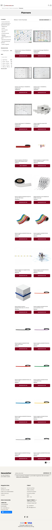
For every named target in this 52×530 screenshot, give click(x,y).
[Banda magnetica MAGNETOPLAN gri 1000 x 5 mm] (23, 439)
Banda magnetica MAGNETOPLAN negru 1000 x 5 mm (22, 344)
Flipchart (3, 31)
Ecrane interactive (6, 22)
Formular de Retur (31, 493)
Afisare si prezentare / (14, 8)
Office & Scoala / (5, 8)
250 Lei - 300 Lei (6, 66)
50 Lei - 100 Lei (6, 61)
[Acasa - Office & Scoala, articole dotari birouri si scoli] (9, 5)
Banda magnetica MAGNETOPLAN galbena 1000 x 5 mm (41, 417)
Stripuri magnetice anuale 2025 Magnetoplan (40, 124)
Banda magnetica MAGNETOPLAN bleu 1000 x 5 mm (23, 417)
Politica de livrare (5, 493)
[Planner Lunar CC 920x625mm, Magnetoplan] (42, 73)
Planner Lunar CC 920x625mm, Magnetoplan (40, 87)
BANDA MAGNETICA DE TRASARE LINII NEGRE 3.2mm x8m (41, 197)
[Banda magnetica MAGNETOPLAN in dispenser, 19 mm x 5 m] (42, 256)
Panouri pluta (5, 30)
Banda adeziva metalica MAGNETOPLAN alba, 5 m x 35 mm (22, 307)
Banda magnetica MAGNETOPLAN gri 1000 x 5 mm (22, 453)
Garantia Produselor (31, 491)
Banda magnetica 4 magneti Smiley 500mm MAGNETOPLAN (41, 160)
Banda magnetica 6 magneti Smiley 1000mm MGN (22, 270)
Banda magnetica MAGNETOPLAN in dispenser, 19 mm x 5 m (41, 270)
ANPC (28, 495)
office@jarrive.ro (32, 507)
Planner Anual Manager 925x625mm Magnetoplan (41, 51)
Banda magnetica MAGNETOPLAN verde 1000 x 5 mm (41, 380)
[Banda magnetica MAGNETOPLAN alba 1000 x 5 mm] (42, 439)
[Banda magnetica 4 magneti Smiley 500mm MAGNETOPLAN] (42, 146)
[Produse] (2, 6)
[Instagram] (27, 517)
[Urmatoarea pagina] (49, 462)
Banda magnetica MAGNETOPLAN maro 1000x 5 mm (41, 234)
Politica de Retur (30, 489)
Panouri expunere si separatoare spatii (5, 24)
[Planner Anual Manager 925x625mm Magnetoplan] (42, 36)
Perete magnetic (5, 44)
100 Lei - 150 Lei (6, 63)
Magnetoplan (6, 50)
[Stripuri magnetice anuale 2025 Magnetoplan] (42, 109)
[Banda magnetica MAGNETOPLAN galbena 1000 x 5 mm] (42, 402)
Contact (3, 495)
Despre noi (3, 488)
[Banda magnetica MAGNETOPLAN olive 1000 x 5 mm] (23, 219)
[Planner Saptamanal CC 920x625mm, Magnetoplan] (23, 109)
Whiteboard (4, 26)
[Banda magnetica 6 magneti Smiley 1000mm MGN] (23, 256)
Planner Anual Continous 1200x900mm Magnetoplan (23, 51)
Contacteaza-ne (7, 512)
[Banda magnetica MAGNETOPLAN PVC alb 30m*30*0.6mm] (23, 182)
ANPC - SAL (29, 497)
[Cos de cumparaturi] (50, 5)
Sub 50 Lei (5, 59)
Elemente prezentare (6, 39)
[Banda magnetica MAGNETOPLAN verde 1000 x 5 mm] (42, 366)
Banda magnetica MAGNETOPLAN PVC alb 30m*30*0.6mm (23, 197)
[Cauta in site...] (48, 5)
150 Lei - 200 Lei (6, 65)
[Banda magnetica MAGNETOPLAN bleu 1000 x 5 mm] (23, 402)
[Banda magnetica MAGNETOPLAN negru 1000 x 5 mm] (23, 329)
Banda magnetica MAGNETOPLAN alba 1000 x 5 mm (42, 453)
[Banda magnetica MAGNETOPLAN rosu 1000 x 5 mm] (23, 366)
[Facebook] (25, 517)
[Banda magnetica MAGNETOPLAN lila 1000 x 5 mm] (42, 329)
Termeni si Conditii (5, 489)
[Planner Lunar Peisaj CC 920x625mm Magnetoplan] (23, 73)
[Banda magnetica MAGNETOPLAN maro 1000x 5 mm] (42, 219)
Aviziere (3, 28)
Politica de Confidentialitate (22, 477)
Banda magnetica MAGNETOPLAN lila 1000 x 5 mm (41, 344)
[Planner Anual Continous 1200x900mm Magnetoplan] (23, 36)
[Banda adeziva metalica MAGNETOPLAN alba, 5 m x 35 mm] (23, 292)
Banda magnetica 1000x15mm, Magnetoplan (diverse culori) (21, 160)
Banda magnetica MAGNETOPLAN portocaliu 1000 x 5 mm (41, 307)
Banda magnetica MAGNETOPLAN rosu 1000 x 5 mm (23, 380)
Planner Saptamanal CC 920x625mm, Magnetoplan (23, 124)
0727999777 (31, 505)
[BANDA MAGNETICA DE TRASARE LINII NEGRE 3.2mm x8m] (42, 182)
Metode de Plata (30, 488)
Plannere (4, 35)
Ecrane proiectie (5, 33)
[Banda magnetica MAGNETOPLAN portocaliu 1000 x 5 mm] (42, 292)
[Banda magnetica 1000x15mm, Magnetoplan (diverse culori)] (23, 146)
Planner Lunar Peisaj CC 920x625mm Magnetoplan (22, 87)
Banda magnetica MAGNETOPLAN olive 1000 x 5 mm (23, 234)
